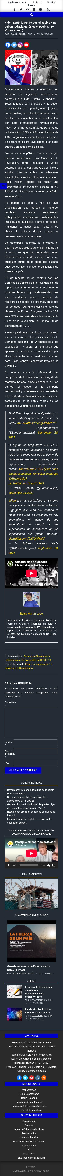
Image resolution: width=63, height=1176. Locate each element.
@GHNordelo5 (18, 478)
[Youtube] (26, 45)
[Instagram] (20, 45)
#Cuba (21, 423)
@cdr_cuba (51, 469)
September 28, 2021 (21, 492)
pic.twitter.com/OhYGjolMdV (26, 538)
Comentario (9, 703)
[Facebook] (8, 45)
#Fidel (12, 500)
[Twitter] (14, 45)
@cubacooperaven (20, 473)
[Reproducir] (9, 865)
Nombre (8, 743)
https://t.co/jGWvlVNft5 (41, 423)
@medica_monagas (45, 473)
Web (7, 763)
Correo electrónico (9, 754)
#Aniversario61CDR (30, 469)
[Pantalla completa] (54, 865)
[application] (31, 853)
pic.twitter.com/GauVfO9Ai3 (26, 483)
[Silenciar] (48, 865)
